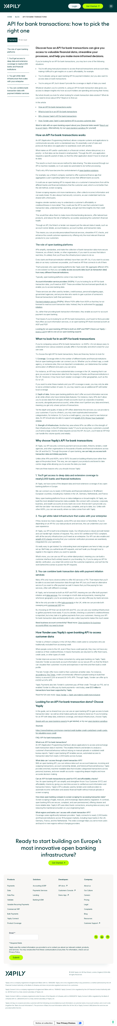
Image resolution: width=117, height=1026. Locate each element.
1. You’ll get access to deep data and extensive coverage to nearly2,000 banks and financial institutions (17, 63)
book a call (40, 332)
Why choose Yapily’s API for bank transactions (57, 116)
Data (9, 890)
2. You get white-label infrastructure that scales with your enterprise (17, 78)
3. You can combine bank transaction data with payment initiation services (18, 90)
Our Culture (88, 890)
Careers (87, 895)
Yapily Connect (13, 918)
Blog (86, 914)
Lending (36, 895)
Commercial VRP (13, 909)
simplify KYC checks (44, 539)
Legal (86, 904)
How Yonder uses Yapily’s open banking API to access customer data (66, 121)
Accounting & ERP (39, 886)
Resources (88, 918)
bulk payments (67, 602)
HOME (9, 17)
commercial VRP (54, 605)
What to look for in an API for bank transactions (57, 111)
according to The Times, (46, 675)
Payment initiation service (46, 301)
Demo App (62, 895)
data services (51, 595)
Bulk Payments (12, 914)
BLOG (17, 17)
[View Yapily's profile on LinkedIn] (102, 937)
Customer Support (91, 923)
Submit (16, 957)
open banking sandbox (75, 128)
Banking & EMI (38, 900)
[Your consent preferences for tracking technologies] (113, 1022)
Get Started (91, 6)
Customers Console (65, 890)
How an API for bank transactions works (54, 107)
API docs (61, 886)
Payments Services (40, 890)
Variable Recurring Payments (18, 904)
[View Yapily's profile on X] (96, 937)
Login (74, 6)
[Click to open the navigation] (111, 6)
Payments (11, 886)
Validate (10, 900)
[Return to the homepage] (12, 6)
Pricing (86, 900)
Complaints (88, 909)
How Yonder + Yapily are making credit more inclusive (78, 695)
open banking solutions (88, 170)
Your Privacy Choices (65, 1023)
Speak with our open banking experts (51, 721)
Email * (12, 933)
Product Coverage (14, 923)
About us (87, 886)
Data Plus (10, 895)
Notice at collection (44, 1023)
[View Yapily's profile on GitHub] (108, 937)
